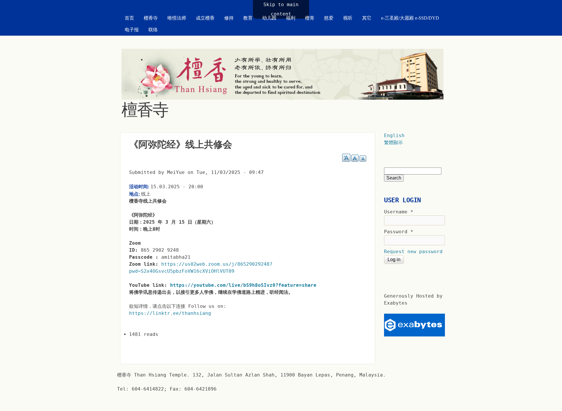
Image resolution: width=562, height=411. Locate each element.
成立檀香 (205, 17)
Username (398, 212)
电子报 (132, 29)
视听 (347, 17)
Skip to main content (281, 9)
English (394, 135)
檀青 (309, 17)
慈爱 (328, 17)
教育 (248, 17)
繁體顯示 (393, 142)
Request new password (413, 251)
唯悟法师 (176, 17)
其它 (366, 17)
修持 (229, 17)
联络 (153, 29)
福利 (290, 17)
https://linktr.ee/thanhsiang (170, 313)
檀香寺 (151, 17)
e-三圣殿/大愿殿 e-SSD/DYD (410, 17)
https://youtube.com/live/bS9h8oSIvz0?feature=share (243, 285)
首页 (129, 17)
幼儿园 (269, 17)
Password (398, 231)
